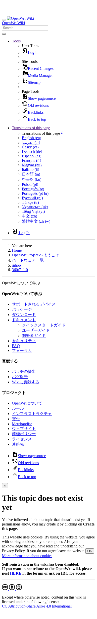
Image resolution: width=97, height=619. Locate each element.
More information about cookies (27, 556)
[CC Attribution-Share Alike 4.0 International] (12, 589)
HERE (15, 573)
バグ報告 (20, 377)
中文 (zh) (29, 216)
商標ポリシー (24, 434)
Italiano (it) (30, 169)
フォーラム (22, 350)
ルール (18, 408)
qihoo (16, 265)
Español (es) (31, 156)
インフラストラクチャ (32, 414)
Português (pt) (33, 189)
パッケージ (22, 309)
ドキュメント (24, 320)
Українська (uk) (35, 207)
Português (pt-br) (35, 193)
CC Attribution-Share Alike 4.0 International (37, 606)
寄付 (16, 419)
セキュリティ (24, 341)
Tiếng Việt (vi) (33, 211)
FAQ (16, 346)
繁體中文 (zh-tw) (36, 221)
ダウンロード (24, 314)
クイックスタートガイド (44, 325)
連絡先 (18, 444)
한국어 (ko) (31, 179)
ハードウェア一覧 (28, 260)
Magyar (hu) (32, 165)
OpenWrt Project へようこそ (35, 255)
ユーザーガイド (36, 330)
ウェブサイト (24, 428)
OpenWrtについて (27, 403)
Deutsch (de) (32, 151)
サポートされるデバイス (34, 304)
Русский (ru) (32, 198)
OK (89, 551)
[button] (16, 41)
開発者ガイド (34, 335)
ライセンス (22, 439)
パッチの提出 (24, 371)
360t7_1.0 (20, 270)
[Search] (4, 34)
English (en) (31, 138)
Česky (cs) (30, 147)
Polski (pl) (30, 184)
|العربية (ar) (31, 142)
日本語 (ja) (31, 174)
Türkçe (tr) (30, 202)
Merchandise (22, 424)
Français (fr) (31, 160)
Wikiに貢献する (25, 382)
